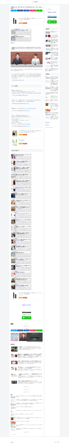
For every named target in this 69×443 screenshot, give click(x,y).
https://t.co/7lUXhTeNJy (32, 108)
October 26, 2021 (21, 80)
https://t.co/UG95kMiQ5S (30, 101)
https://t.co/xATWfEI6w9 (37, 93)
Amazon (20, 134)
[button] (58, 9)
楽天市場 (25, 134)
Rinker (22, 20)
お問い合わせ (47, 122)
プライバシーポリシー (49, 127)
